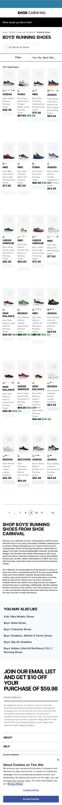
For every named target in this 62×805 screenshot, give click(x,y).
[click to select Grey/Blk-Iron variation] (36, 309)
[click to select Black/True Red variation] (4, 382)
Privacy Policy (15, 783)
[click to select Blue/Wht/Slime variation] (48, 163)
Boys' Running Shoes (27, 37)
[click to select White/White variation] (53, 382)
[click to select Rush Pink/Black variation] (4, 163)
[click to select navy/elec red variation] (33, 382)
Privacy (30, 725)
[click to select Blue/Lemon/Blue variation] (11, 90)
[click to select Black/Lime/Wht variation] (36, 236)
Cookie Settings (31, 790)
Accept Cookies (31, 799)
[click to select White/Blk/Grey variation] (9, 90)
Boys (5, 32)
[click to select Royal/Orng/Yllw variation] (48, 90)
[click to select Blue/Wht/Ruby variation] (53, 309)
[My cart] (57, 13)
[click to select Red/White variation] (6, 382)
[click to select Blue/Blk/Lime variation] (33, 163)
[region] (31, 780)
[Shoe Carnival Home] (32, 12)
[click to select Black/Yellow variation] (41, 309)
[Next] (58, 512)
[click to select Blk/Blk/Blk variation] (14, 90)
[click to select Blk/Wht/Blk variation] (48, 455)
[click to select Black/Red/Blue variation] (4, 309)
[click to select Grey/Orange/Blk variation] (33, 236)
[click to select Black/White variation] (33, 90)
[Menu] (4, 12)
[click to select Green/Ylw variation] (18, 309)
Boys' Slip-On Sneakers (18, 642)
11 (42, 512)
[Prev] (4, 512)
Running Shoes (43, 32)
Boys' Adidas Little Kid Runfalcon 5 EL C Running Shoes (28, 650)
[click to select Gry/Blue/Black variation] (18, 90)
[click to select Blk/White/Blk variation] (36, 455)
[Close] (58, 759)
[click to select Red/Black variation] (51, 309)
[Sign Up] (55, 697)
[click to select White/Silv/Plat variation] (53, 236)
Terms (22, 725)
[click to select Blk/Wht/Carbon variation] (6, 90)
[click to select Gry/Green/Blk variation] (53, 90)
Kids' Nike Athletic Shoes (19, 616)
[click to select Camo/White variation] (33, 455)
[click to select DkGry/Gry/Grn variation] (4, 90)
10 (36, 512)
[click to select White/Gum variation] (48, 382)
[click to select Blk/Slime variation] (48, 309)
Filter (18, 57)
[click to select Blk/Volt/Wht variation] (18, 236)
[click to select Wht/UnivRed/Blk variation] (33, 309)
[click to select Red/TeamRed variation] (21, 236)
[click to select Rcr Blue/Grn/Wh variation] (38, 309)
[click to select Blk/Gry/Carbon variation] (51, 90)
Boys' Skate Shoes (15, 622)
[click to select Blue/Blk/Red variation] (26, 236)
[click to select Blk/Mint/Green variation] (4, 236)
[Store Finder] (12, 13)
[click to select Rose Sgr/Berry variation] (9, 382)
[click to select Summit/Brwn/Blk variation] (51, 236)
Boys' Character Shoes (17, 629)
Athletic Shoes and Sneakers (22, 32)
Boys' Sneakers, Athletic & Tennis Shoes (28, 635)
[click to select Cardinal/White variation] (18, 382)
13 (52, 512)
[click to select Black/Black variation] (36, 90)
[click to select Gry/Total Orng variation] (24, 236)
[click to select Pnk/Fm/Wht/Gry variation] (6, 163)
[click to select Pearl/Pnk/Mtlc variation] (48, 236)
